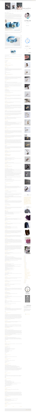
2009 (24, 281)
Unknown (5, 222)
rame (25, 202)
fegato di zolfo (28, 198)
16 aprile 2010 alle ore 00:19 (8, 115)
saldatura (30, 202)
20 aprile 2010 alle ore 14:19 (8, 358)
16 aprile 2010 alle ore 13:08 (8, 233)
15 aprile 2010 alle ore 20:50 (8, 65)
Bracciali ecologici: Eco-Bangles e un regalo (9, 13)
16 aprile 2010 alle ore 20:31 (8, 275)
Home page (13, 406)
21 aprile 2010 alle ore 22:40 (8, 396)
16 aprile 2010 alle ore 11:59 (8, 224)
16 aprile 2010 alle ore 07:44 (8, 137)
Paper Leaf (5, 238)
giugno (25, 266)
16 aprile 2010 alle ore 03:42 (8, 128)
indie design (30, 199)
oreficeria (27, 201)
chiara (5, 234)
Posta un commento (6, 405)
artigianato (26, 197)
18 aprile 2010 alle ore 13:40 (8, 298)
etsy (27, 198)
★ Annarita (5, 251)
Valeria (5, 64)
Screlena (5, 255)
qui (15, 32)
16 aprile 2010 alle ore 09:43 (8, 152)
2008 (24, 282)
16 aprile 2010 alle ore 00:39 (8, 119)
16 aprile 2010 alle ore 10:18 (8, 183)
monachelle (24, 201)
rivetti (28, 202)
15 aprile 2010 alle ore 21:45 (8, 79)
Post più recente (6, 406)
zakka (26, 204)
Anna (5, 323)
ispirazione (24, 200)
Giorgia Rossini (6, 165)
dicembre (25, 262)
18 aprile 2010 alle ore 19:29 (8, 319)
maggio (25, 267)
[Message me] (27, 43)
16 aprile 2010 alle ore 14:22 (8, 250)
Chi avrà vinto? (26, 271)
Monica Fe (5, 313)
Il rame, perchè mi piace (26, 276)
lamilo (5, 397)
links (28, 200)
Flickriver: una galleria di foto (27, 270)
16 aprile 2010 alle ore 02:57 (8, 125)
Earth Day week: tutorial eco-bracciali (27, 272)
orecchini (26, 201)
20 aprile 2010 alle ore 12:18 (8, 354)
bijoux (30, 197)
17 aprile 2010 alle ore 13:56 (8, 290)
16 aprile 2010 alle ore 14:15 (8, 243)
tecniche (27, 203)
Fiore (5, 61)
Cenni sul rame (26, 268)
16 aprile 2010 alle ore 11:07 (8, 216)
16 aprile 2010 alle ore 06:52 (8, 133)
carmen (5, 134)
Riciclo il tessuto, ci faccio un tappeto (27, 278)
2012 (24, 260)
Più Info (32, 0)
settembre (25, 264)
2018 (24, 256)
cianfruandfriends (6, 295)
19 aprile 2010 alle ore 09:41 (8, 335)
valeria (5, 291)
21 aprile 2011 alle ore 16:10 (8, 404)
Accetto (34, 0)
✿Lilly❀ (5, 388)
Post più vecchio (21, 406)
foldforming (25, 199)
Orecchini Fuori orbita (26, 277)
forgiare (26, 199)
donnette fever (6, 116)
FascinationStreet (6, 199)
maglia (29, 200)
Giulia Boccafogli (6, 364)
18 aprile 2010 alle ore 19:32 (8, 322)
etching (26, 198)
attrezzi (27, 197)
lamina (26, 200)
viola (25, 204)
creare (24, 198)
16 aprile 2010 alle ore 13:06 (8, 228)
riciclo (26, 202)
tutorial (30, 203)
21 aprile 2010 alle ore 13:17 (8, 387)
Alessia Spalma (6, 402)
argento (25, 197)
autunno (28, 197)
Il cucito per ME (6, 359)
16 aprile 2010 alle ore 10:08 (8, 160)
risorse (27, 202)
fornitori (27, 199)
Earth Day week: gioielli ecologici (27, 273)
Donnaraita (5, 336)
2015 (24, 258)
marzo (25, 279)
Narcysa (5, 225)
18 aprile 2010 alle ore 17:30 (8, 312)
